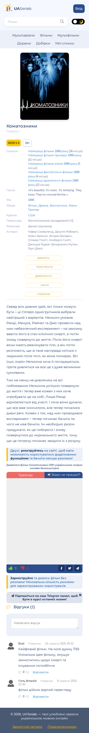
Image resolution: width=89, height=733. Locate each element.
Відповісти (41, 672)
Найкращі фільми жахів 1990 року (52, 163)
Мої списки (64, 43)
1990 (31, 200)
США (31, 215)
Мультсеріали (23, 35)
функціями (19, 458)
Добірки (43, 43)
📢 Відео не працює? (63, 474)
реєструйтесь (32, 450)
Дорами (24, 43)
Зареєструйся (21, 578)
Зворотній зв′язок (27, 727)
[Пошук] (62, 21)
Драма (43, 205)
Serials (23, 8)
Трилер (33, 209)
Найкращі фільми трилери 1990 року (54, 155)
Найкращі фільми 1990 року (48, 151)
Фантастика (58, 205)
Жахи (73, 205)
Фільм (32, 205)
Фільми (46, 35)
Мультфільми (68, 35)
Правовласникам (62, 727)
